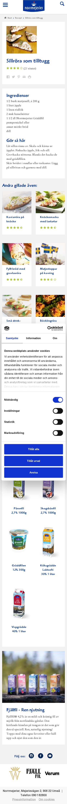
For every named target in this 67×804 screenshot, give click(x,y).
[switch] (58, 410)
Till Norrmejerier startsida (33, 6)
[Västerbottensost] (15, 773)
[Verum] (52, 773)
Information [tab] (33, 338)
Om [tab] (55, 338)
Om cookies (47, 799)
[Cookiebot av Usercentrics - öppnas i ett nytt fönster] (48, 328)
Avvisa (33, 472)
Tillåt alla (33, 449)
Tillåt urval (33, 460)
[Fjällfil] (33, 773)
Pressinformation (24, 799)
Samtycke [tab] (12, 338)
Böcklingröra (48, 321)
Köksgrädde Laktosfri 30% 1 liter (48, 570)
